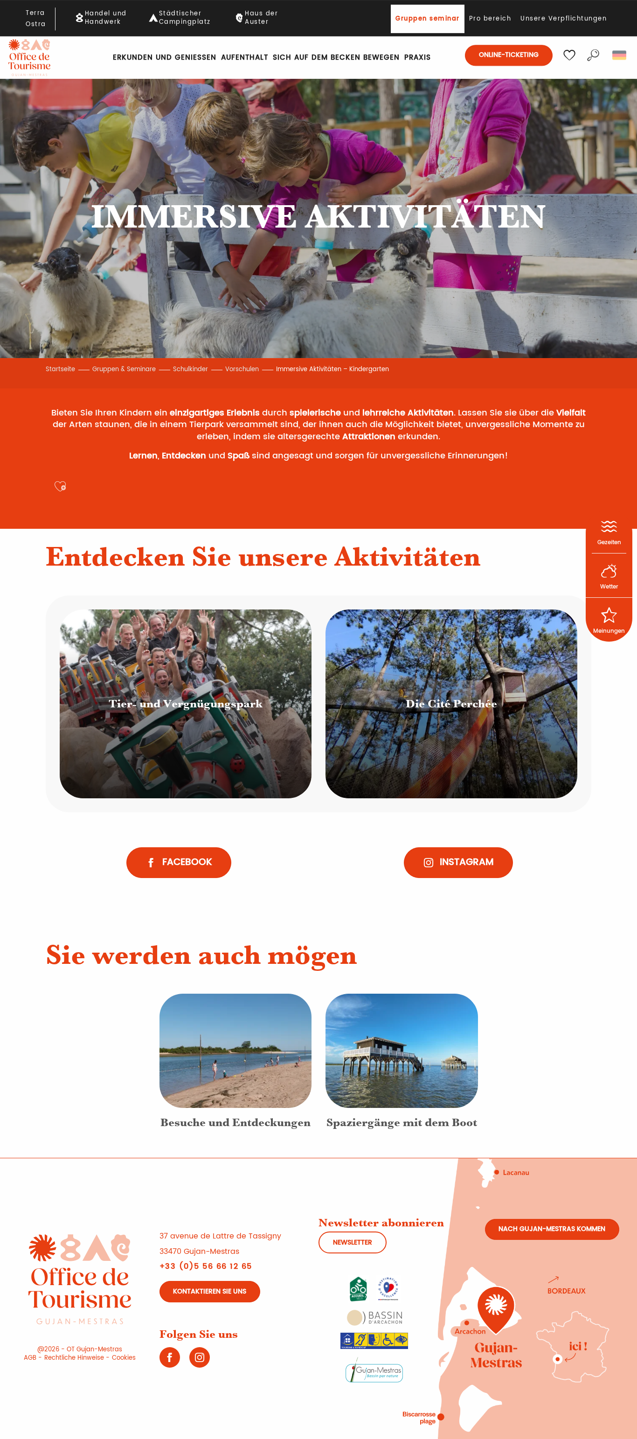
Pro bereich (490, 19)
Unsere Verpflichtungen (563, 19)
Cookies (124, 1358)
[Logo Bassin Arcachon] (374, 1318)
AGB (30, 1358)
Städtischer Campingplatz (185, 18)
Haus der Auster (261, 18)
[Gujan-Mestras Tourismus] (29, 57)
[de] (620, 55)
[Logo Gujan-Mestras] (374, 1369)
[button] (593, 55)
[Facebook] (169, 1361)
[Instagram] (199, 1361)
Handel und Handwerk (106, 18)
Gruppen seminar (427, 19)
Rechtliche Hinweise (74, 1358)
